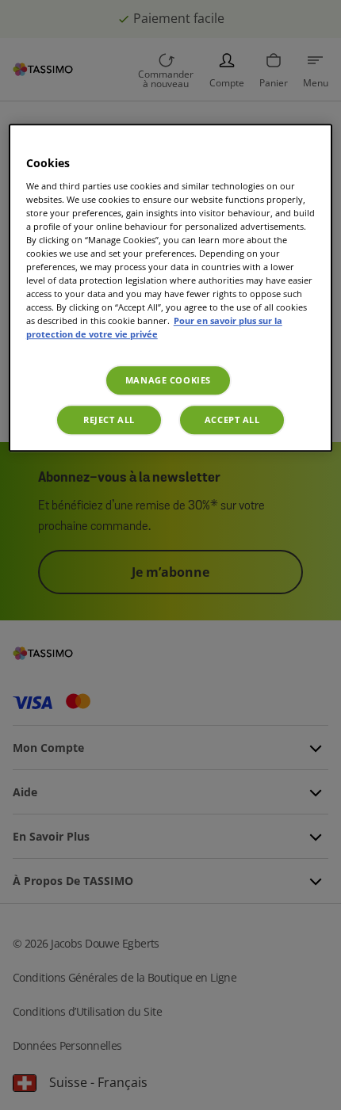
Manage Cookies (168, 381)
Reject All (109, 420)
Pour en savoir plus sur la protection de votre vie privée (154, 328)
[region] (171, 288)
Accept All (232, 420)
